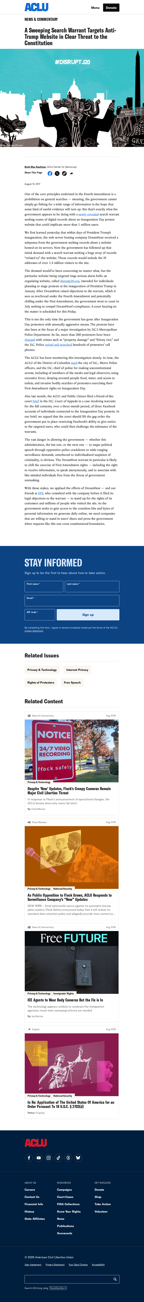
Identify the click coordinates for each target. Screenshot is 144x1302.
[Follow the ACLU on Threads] (68, 1157)
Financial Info (34, 1204)
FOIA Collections (68, 1204)
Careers (30, 1189)
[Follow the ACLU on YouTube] (38, 1157)
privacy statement (34, 630)
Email (30, 598)
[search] (115, 1279)
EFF (40, 493)
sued (74, 363)
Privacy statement (55, 1264)
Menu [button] (95, 8)
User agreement (33, 1264)
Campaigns (64, 1189)
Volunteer (101, 1211)
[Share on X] (57, 175)
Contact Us (32, 1196)
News (60, 1218)
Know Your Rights (69, 1211)
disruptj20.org (69, 281)
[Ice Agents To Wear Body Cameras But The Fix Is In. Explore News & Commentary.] (72, 972)
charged (30, 340)
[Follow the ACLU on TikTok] (58, 1157)
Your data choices (78, 1264)
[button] (64, 174)
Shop (98, 1196)
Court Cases (65, 1196)
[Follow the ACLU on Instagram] (48, 1157)
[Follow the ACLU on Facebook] (29, 1157)
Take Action (103, 1204)
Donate (111, 8)
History (29, 1211)
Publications (65, 1226)
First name (32, 583)
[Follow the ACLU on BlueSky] (78, 1157)
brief (36, 401)
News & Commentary (40, 20)
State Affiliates (35, 1218)
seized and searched (58, 345)
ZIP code (31, 612)
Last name (72, 583)
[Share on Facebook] (50, 175)
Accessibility (98, 1264)
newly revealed (88, 214)
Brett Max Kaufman (35, 166)
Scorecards (64, 1233)
